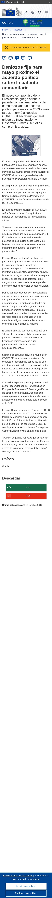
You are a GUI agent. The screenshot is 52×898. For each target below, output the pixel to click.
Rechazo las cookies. (26, 893)
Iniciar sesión (26, 12)
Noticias (18, 29)
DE (4, 58)
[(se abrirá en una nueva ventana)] (12, 11)
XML (28, 487)
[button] (33, 12)
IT (29, 58)
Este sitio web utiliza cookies (18, 875)
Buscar (40, 12)
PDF (28, 495)
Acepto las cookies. (26, 886)
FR (23, 58)
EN (10, 58)
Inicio (5, 29)
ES (17, 58)
